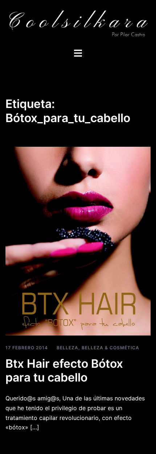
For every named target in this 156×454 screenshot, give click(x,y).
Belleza (67, 347)
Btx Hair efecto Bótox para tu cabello (64, 370)
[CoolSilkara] (78, 23)
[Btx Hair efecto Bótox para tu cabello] (78, 240)
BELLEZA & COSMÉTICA (110, 347)
